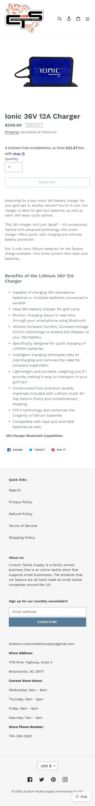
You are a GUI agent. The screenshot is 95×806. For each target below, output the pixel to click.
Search (15, 490)
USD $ (46, 766)
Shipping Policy (22, 538)
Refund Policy (20, 514)
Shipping (12, 132)
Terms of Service (23, 526)
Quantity (11, 159)
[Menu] (87, 18)
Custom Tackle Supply (39, 791)
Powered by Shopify (69, 791)
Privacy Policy (20, 502)
